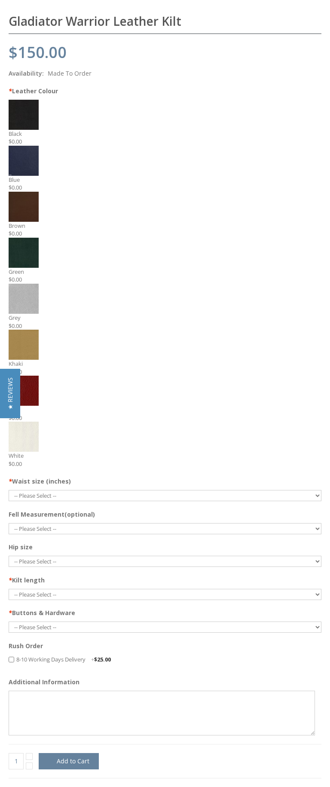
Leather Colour (33, 91)
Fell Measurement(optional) (52, 514)
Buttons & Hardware (42, 613)
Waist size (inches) (40, 481)
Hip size (21, 547)
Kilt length (27, 580)
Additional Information (44, 682)
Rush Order (26, 646)
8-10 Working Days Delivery (63, 659)
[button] (10, 393)
